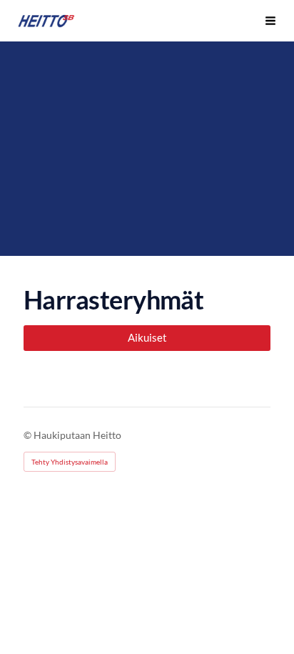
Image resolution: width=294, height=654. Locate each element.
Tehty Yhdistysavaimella (69, 461)
